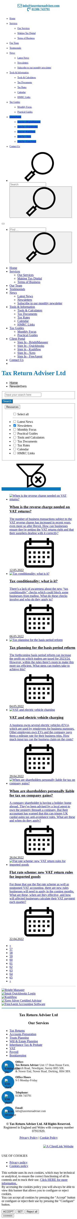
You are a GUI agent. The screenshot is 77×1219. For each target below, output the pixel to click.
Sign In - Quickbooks (27, 126)
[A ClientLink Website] (58, 1146)
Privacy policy (18, 1162)
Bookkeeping (17, 1055)
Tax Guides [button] (14, 102)
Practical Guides (25, 112)
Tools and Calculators (30, 437)
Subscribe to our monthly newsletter (34, 67)
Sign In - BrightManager (28, 121)
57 (11, 949)
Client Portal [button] (15, 116)
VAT (12, 1048)
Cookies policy (18, 1166)
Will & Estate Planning (23, 1041)
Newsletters (22, 62)
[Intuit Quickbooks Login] (38, 993)
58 (11, 952)
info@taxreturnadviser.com (41, 5)
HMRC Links (23, 97)
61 (11, 963)
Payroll (13, 1052)
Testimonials (15, 48)
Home (12, 18)
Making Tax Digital (26, 33)
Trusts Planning (19, 1037)
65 (11, 977)
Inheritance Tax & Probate (25, 1044)
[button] (39, 180)
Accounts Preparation (22, 1034)
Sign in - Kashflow (26, 131)
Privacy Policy (29, 1137)
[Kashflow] (38, 997)
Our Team (14, 43)
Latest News (23, 57)
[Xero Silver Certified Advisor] (38, 1000)
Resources (12, 406)
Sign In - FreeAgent (26, 141)
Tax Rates (21, 87)
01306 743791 (41, 9)
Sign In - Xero (24, 136)
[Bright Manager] (38, 990)
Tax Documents (24, 82)
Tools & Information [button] (19, 72)
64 (11, 974)
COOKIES (7, 1216)
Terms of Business (26, 38)
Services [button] (13, 23)
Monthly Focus (24, 107)
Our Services (23, 28)
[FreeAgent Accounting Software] (38, 1004)
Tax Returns (17, 1030)
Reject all (32, 1211)
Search (7, 401)
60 (11, 959)
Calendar (21, 92)
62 (11, 967)
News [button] (12, 53)
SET (20, 1211)
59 (11, 956)
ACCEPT (8, 1211)
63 (11, 970)
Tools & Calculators (26, 77)
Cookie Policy (49, 1137)
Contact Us (14, 146)
